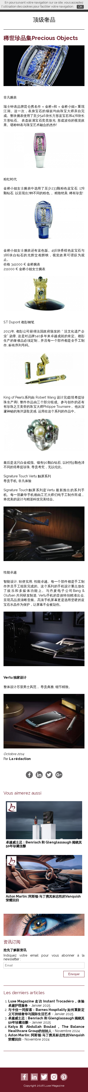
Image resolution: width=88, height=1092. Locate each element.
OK (80, 6)
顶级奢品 (44, 19)
